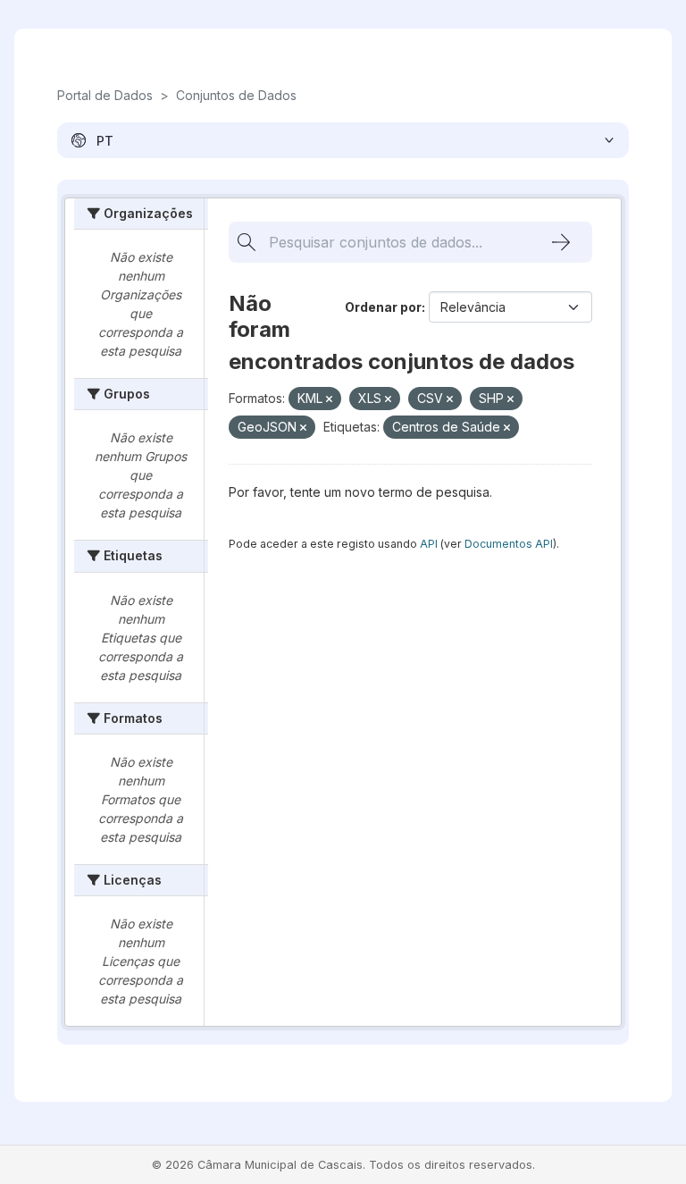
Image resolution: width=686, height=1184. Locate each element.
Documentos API (508, 543)
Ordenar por (383, 307)
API (429, 543)
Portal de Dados (105, 95)
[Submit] (561, 242)
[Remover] (329, 399)
